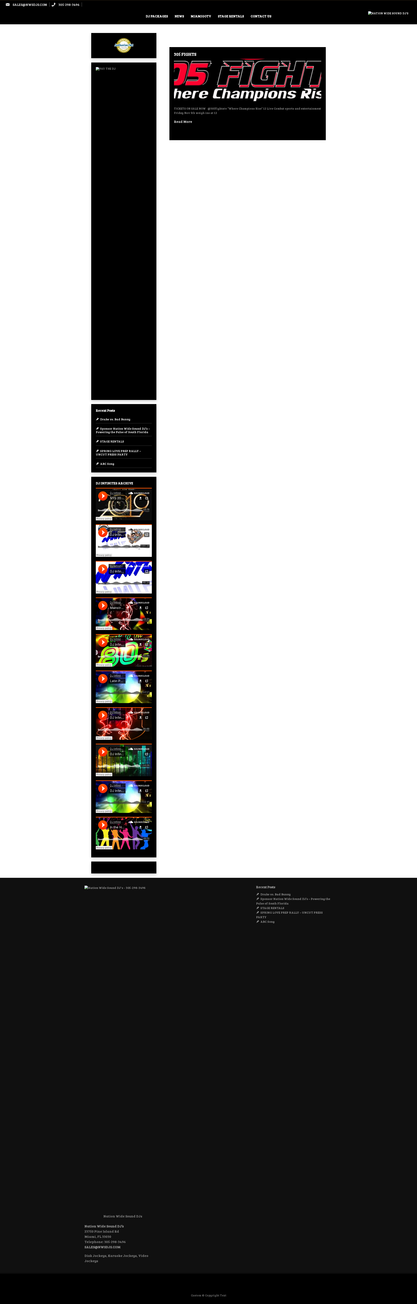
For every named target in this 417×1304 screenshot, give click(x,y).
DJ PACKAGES (157, 16)
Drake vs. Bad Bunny (115, 419)
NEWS (179, 16)
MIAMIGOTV (201, 16)
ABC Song (107, 464)
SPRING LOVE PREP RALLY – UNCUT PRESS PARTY (118, 452)
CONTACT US (261, 16)
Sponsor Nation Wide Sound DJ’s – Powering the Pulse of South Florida (123, 430)
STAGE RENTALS (231, 16)
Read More (183, 121)
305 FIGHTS (185, 54)
